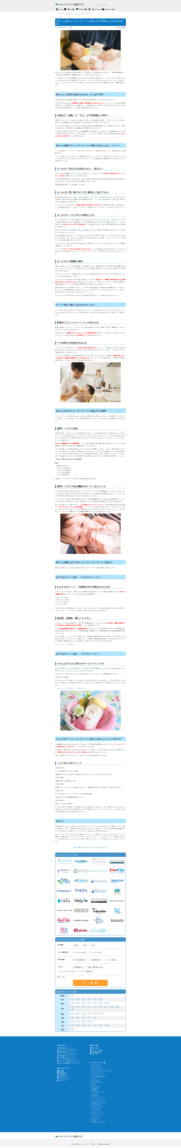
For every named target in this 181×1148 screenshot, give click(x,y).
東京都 (100, 1003)
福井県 (89, 1007)
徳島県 (72, 1021)
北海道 (72, 995)
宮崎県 (100, 1025)
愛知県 (118, 1007)
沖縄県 (72, 1029)
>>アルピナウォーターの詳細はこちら (66, 644)
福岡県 (72, 1025)
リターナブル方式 (80, 952)
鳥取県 (72, 1017)
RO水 (85, 945)
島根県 (78, 1017)
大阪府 (83, 1014)
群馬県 (83, 1003)
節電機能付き (78, 967)
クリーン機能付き (87, 971)
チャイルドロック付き (67, 971)
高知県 (89, 1021)
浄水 (93, 945)
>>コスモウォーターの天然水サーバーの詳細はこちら (71, 688)
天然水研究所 (59, 27)
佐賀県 (78, 1025)
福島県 (100, 999)
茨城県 (72, 1003)
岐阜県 (106, 1007)
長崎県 (83, 1025)
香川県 (78, 1021)
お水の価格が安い (80, 960)
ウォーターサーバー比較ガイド (89, 1144)
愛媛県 (83, 1021)
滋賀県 (72, 1014)
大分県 (95, 1025)
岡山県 (83, 1017)
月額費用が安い (96, 960)
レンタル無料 (111, 960)
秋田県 (89, 999)
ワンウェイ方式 (96, 952)
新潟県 (72, 1007)
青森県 (72, 999)
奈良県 (95, 1014)
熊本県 (89, 1025)
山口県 (95, 1017)
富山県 (78, 1007)
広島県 (89, 1017)
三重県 (72, 1010)
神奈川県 (106, 1003)
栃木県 (78, 1003)
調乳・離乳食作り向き (95, 967)
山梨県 (95, 1007)
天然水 (76, 945)
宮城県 (83, 999)
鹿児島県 (106, 1025)
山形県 (95, 999)
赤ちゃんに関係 (68, 27)
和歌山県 (101, 1014)
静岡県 (112, 1007)
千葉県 (95, 1003)
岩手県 (78, 999)
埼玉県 (89, 1003)
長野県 (100, 1007)
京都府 (78, 1014)
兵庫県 (89, 1014)
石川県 (83, 1007)
